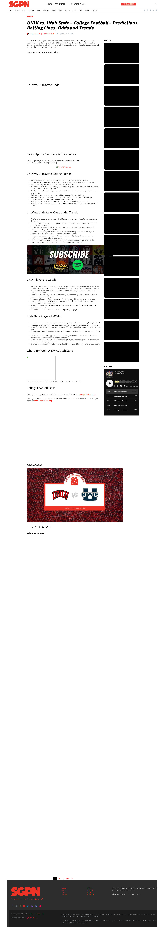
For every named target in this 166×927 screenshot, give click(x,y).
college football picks (87, 394)
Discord (90, 890)
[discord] (36, 906)
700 (67, 878)
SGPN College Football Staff (43, 34)
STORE (76, 4)
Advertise (65, 890)
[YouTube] (153, 10)
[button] (155, 4)
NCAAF (30, 16)
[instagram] (20, 906)
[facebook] (12, 906)
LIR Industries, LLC (36, 914)
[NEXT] (72, 878)
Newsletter (91, 894)
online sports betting (43, 401)
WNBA (54, 10)
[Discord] (156, 10)
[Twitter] (144, 10)
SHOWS (49, 4)
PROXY (70, 4)
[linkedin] (28, 906)
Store (89, 892)
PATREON (62, 4)
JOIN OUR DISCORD (129, 4)
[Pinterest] (36, 527)
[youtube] (24, 906)
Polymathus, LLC (31, 918)
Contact (90, 888)
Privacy (64, 894)
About (64, 888)
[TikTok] (150, 10)
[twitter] (16, 906)
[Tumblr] (39, 527)
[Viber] (47, 527)
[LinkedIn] (43, 527)
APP (56, 4)
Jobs (64, 892)
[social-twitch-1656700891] (32, 906)
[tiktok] (40, 906)
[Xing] (50, 527)
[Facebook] (28, 527)
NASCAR (46, 10)
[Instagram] (147, 10)
